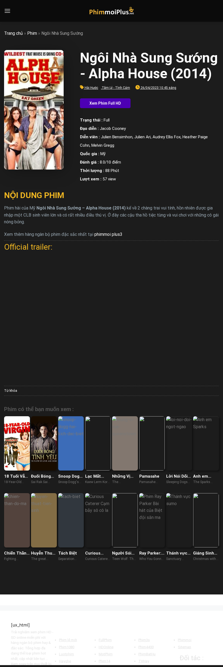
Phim (32, 33)
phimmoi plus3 (108, 234)
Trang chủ (13, 33)
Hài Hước (91, 88)
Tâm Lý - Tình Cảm (116, 88)
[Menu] (7, 10)
